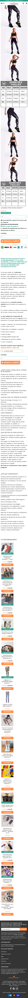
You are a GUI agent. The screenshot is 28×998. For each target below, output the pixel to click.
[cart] (26, 3)
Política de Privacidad (18, 934)
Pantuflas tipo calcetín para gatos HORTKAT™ (7, 755)
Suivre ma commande (6, 963)
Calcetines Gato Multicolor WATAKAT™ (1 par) (7, 558)
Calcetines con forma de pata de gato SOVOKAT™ (7, 609)
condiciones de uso (22, 984)
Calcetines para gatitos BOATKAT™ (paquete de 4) (7, 656)
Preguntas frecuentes (5, 954)
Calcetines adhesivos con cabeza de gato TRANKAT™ (7, 781)
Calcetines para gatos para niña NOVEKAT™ (7, 881)
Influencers (3, 961)
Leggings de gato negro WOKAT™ (7, 705)
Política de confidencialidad (8, 982)
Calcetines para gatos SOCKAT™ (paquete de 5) (7, 856)
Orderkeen (8, 992)
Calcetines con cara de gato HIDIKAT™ (7, 632)
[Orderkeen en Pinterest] (13, 989)
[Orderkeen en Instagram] (16, 989)
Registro (23, 929)
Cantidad (3, 233)
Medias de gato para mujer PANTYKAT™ (7, 805)
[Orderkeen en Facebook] (11, 989)
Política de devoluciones (20, 982)
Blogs (2, 956)
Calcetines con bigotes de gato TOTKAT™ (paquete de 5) (7, 831)
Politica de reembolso (6, 984)
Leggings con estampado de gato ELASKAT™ (7, 681)
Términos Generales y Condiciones (10, 981)
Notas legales (22, 981)
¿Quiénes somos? (5, 958)
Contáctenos (4, 951)
